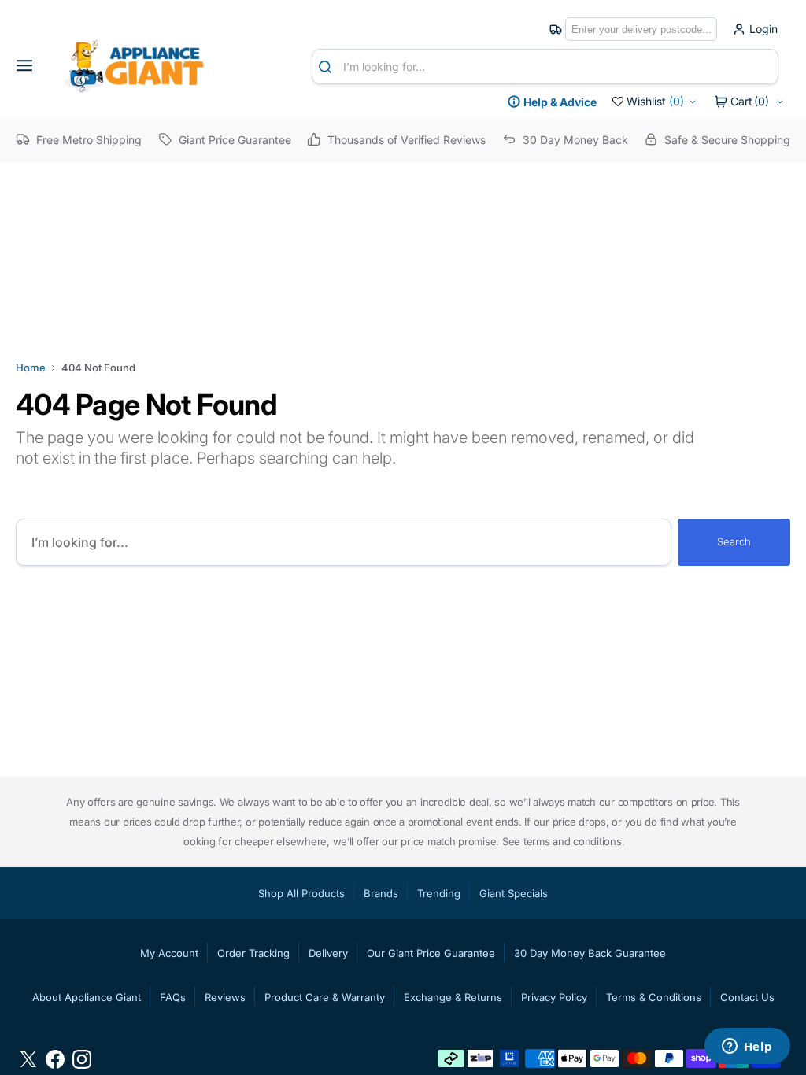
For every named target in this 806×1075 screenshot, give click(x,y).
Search (734, 541)
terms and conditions (572, 841)
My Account (169, 953)
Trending (438, 893)
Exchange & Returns (453, 997)
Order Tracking (253, 953)
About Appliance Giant (86, 997)
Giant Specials (513, 893)
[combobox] (545, 66)
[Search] (328, 67)
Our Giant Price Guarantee (431, 953)
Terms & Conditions (653, 997)
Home (31, 367)
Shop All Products (301, 893)
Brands (381, 893)
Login (763, 29)
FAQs (173, 997)
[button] (30, 66)
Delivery (328, 953)
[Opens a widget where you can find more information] (747, 1047)
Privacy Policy (554, 997)
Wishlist (655, 101)
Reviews (225, 997)
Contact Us (747, 997)
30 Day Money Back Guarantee (590, 953)
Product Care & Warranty (324, 997)
